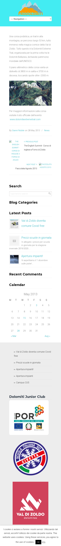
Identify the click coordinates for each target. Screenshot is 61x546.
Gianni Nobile (18, 130)
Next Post (31, 165)
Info (43, 542)
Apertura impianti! (32, 256)
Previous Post (31, 142)
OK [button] (38, 542)
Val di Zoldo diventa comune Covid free (32, 353)
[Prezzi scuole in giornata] (14, 241)
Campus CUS (22, 382)
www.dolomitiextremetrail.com (25, 119)
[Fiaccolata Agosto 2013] (45, 167)
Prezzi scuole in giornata (36, 237)
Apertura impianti (24, 376)
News (47, 130)
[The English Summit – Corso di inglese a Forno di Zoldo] (15, 151)
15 (24, 318)
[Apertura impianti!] (14, 259)
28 (18, 330)
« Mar (13, 336)
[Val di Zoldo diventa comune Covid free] (14, 224)
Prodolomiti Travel (30, 8)
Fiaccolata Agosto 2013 (26, 168)
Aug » (47, 336)
